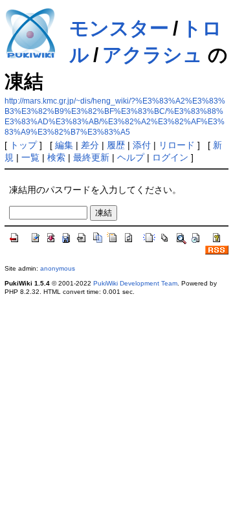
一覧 (30, 157)
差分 (90, 145)
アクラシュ (152, 54)
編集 (64, 145)
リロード (177, 145)
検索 (56, 157)
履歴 (116, 145)
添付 (142, 145)
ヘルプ (130, 157)
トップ (23, 145)
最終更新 (91, 157)
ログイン (170, 157)
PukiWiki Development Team (135, 283)
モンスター (119, 28)
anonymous (57, 268)
